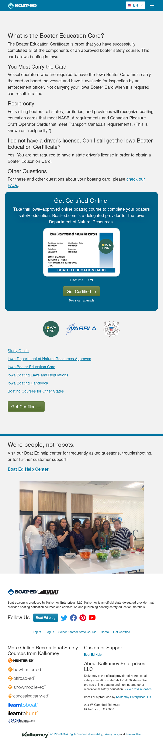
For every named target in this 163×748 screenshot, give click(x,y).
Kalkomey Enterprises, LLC (134, 697)
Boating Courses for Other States (36, 391)
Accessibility (95, 734)
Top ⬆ (37, 632)
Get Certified (81, 291)
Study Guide (18, 350)
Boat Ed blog (45, 617)
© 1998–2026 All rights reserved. (69, 734)
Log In (50, 632)
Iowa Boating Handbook (28, 383)
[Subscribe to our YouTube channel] (92, 619)
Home (105, 632)
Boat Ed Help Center (28, 469)
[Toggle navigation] (152, 5)
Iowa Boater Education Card (31, 366)
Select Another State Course (77, 632)
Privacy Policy (112, 734)
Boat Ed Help (93, 654)
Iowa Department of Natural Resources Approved (49, 358)
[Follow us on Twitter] (64, 619)
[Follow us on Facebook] (73, 619)
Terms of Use (133, 734)
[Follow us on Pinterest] (82, 619)
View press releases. (138, 689)
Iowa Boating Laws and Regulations (38, 374)
